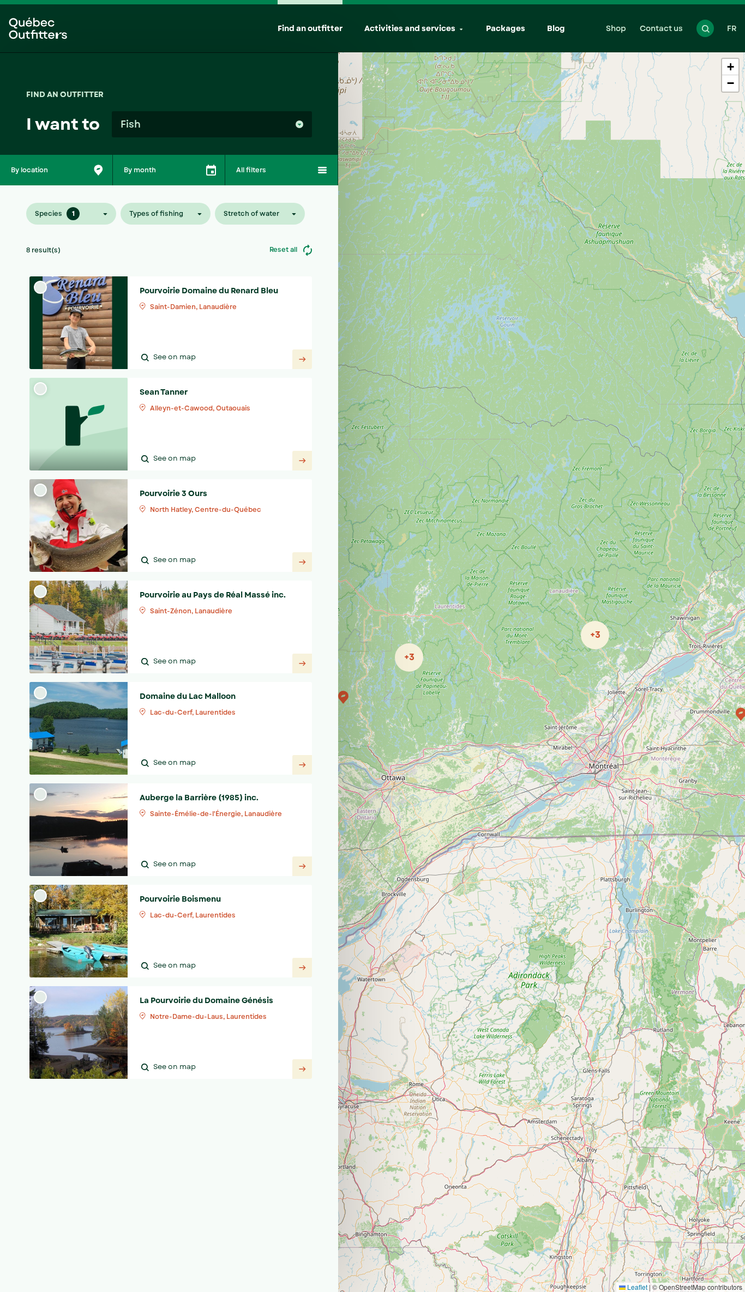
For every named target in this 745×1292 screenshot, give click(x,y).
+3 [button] (409, 657)
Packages (505, 28)
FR (732, 28)
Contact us (661, 28)
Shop (616, 28)
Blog (556, 28)
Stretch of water (251, 214)
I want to (63, 124)
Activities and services (409, 28)
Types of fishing (156, 214)
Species (55, 214)
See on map (174, 357)
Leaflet (636, 1286)
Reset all (284, 250)
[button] (343, 697)
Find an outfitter (310, 28)
